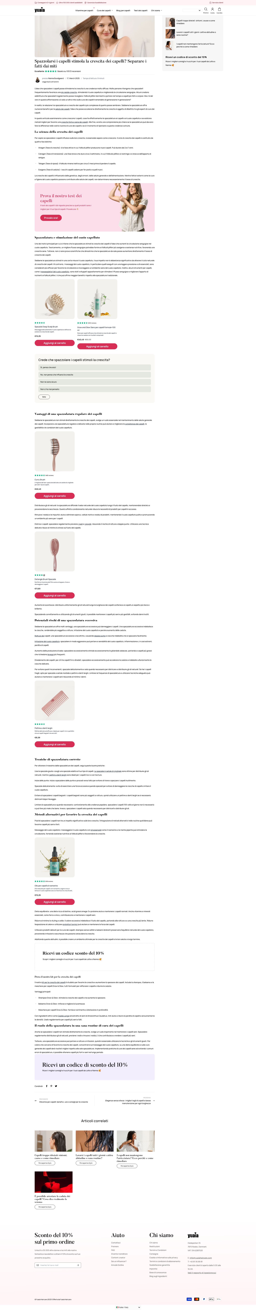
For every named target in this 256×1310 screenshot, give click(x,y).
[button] (51, 71)
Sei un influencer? (118, 1261)
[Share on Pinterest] (51, 1086)
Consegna (153, 1254)
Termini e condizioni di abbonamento (164, 1261)
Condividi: (39, 1086)
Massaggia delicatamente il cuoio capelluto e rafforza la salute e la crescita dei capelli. (53, 331)
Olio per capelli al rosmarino (46, 885)
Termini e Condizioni (157, 1250)
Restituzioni (154, 1246)
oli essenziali (96, 830)
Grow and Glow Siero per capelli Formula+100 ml (96, 328)
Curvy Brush (40, 479)
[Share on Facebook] (46, 1086)
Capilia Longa (63, 1016)
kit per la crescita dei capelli (53, 982)
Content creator (118, 1257)
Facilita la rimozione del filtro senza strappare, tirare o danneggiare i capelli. (52, 583)
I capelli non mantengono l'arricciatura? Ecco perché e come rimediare (135, 1158)
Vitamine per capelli (84, 10)
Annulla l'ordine (117, 1265)
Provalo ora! (51, 217)
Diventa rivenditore (119, 1254)
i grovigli (87, 524)
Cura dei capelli (104, 10)
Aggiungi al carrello (55, 343)
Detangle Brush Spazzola (45, 579)
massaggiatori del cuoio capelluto (55, 271)
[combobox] (128, 1307)
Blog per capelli (123, 10)
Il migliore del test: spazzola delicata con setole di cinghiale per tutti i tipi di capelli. (54, 484)
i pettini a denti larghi (57, 775)
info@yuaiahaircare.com (201, 1258)
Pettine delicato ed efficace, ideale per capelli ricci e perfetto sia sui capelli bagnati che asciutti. (54, 732)
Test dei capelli (140, 10)
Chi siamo (155, 10)
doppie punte (99, 636)
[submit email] (78, 1265)
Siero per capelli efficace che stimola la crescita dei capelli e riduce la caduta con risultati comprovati (97, 334)
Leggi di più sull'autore (50, 82)
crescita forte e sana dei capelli (74, 122)
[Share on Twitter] (56, 1086)
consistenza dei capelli (134, 424)
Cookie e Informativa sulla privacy (163, 1257)
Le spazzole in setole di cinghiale (107, 771)
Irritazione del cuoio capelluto (47, 641)
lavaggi (51, 654)
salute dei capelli (62, 109)
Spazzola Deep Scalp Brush (46, 326)
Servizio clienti (217, 2)
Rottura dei (39, 636)
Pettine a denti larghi (43, 728)
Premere (115, 1246)
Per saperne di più (47, 1163)
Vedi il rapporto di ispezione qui (202, 1272)
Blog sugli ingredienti (158, 1276)
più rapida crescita (69, 92)
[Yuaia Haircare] (40, 10)
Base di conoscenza (157, 1272)
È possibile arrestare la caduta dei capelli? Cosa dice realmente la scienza (52, 1199)
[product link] (55, 299)
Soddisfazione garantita (159, 1265)
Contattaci (116, 1242)
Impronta (153, 1268)
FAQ (113, 1250)
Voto (44, 397)
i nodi (80, 524)
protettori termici (70, 924)
